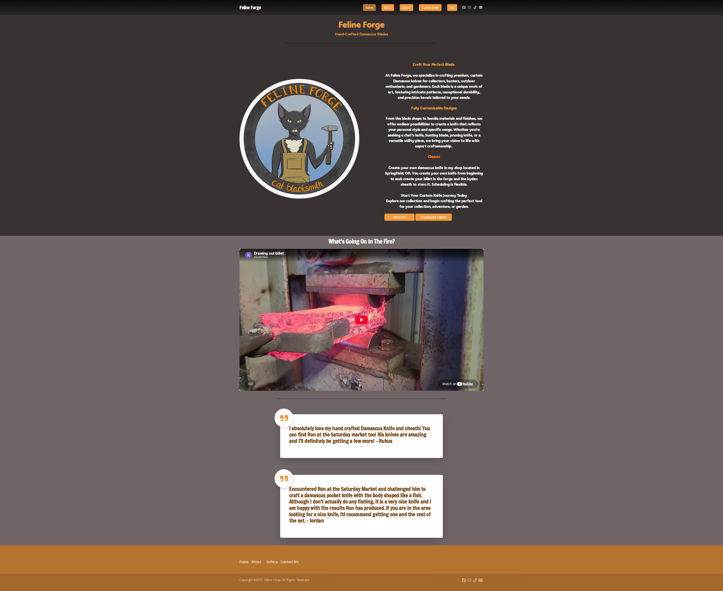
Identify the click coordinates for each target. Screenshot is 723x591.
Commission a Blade (433, 217)
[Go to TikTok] (475, 7)
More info (399, 217)
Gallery (272, 561)
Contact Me (289, 561)
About (256, 561)
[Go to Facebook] (464, 7)
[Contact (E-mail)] (481, 7)
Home (244, 561)
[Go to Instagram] (469, 7)
